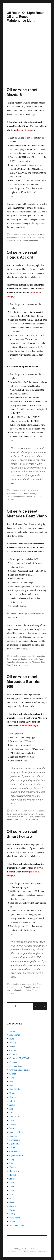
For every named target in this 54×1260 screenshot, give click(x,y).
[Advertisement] (27, 59)
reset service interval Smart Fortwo (21, 987)
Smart (39, 984)
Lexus (12, 1120)
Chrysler (13, 1061)
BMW (12, 1046)
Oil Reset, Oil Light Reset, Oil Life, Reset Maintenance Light (26, 16)
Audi (11, 1038)
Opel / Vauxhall (16, 1155)
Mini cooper (14, 1139)
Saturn (12, 1186)
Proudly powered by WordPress (35, 1251)
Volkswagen (14, 1217)
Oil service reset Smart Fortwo (22, 833)
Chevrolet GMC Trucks (19, 1058)
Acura (12, 1030)
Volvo (12, 1221)
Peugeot (12, 1159)
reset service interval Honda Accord (21, 493)
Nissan (12, 1147)
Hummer (13, 1096)
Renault (12, 1174)
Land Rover (14, 1116)
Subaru (12, 1205)
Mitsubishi (14, 1143)
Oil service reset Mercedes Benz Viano (27, 513)
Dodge (12, 1077)
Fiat (11, 1081)
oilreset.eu (15, 234)
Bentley (12, 1042)
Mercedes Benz (16, 1131)
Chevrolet (13, 1054)
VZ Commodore (16, 1225)
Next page (43, 1009)
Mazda (39, 234)
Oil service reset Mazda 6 (22, 92)
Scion (11, 1190)
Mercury (13, 1135)
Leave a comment (30, 240)
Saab (11, 1182)
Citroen (12, 1073)
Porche (12, 1167)
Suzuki (12, 1209)
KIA (11, 1112)
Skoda (12, 1198)
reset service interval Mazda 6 (19, 237)
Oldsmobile (14, 1151)
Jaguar (12, 1104)
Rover (11, 1178)
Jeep (11, 1108)
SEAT (12, 1194)
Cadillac (13, 1050)
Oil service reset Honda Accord (22, 254)
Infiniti (12, 1100)
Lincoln (12, 1124)
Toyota (12, 1213)
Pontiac (12, 1163)
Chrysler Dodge (16, 1065)
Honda (39, 490)
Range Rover (15, 1170)
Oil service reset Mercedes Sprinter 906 (24, 681)
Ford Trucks (14, 1089)
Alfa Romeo (14, 1034)
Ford (11, 1085)
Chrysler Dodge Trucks (19, 1069)
